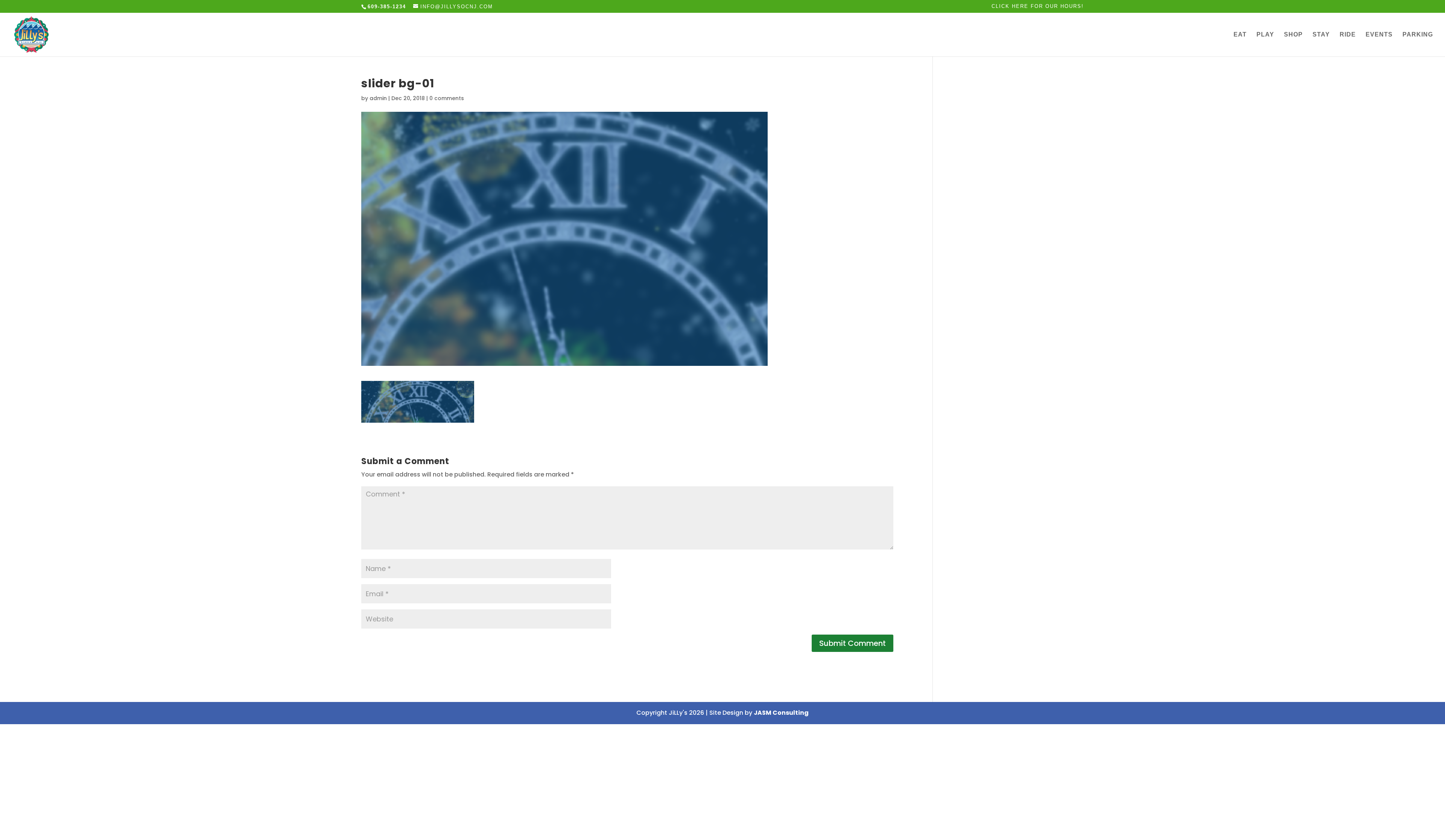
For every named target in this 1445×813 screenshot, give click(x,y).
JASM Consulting (781, 712)
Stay (1321, 35)
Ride (1348, 35)
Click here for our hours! (1038, 6)
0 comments (446, 98)
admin (378, 98)
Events (1379, 35)
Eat (1240, 35)
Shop (1293, 35)
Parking (1417, 35)
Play (1265, 35)
